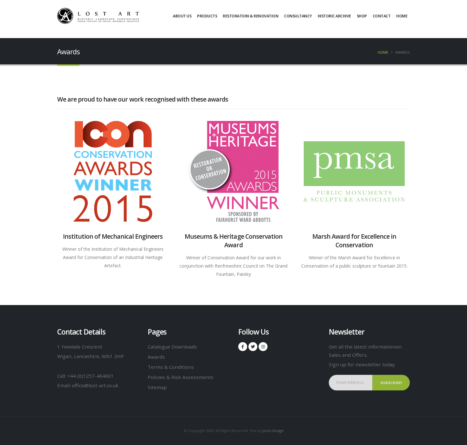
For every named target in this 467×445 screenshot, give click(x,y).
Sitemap (157, 387)
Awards (156, 357)
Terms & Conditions (171, 367)
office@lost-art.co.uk (95, 385)
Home (401, 16)
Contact (382, 16)
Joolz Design (273, 430)
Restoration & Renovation (250, 16)
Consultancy (298, 16)
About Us (182, 16)
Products (207, 16)
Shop (362, 16)
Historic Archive (334, 16)
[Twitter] (252, 346)
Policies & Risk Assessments (180, 377)
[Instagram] (263, 346)
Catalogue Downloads (172, 346)
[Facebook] (242, 346)
